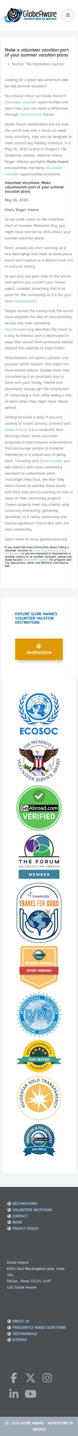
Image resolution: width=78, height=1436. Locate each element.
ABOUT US (20, 1321)
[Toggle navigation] (68, 15)
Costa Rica (39, 550)
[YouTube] (30, 1394)
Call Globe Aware (21, 1287)
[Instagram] (47, 1378)
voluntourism (31, 114)
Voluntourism (16, 329)
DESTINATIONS (39, 652)
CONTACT (20, 1216)
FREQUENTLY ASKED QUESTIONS (39, 1328)
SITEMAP (19, 1340)
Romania (53, 550)
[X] (30, 1378)
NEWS (17, 1222)
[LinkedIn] (14, 1394)
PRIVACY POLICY (25, 1228)
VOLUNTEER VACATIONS (32, 1210)
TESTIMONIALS (24, 1334)
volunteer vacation (21, 102)
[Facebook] (14, 1378)
